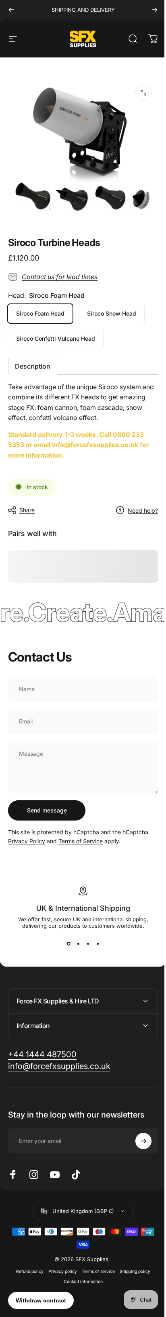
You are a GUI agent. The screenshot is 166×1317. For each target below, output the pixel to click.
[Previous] (11, 9)
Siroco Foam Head (40, 313)
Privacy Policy (26, 841)
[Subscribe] (137, 1135)
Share (27, 510)
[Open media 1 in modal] (143, 93)
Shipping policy (131, 1265)
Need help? (143, 510)
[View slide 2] (78, 943)
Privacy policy (59, 1265)
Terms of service (95, 1265)
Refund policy (26, 1265)
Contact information (80, 1275)
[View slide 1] (68, 943)
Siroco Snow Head (111, 313)
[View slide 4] (97, 943)
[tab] (32, 366)
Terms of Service (80, 841)
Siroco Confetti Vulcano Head (55, 338)
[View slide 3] (88, 943)
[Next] (155, 9)
